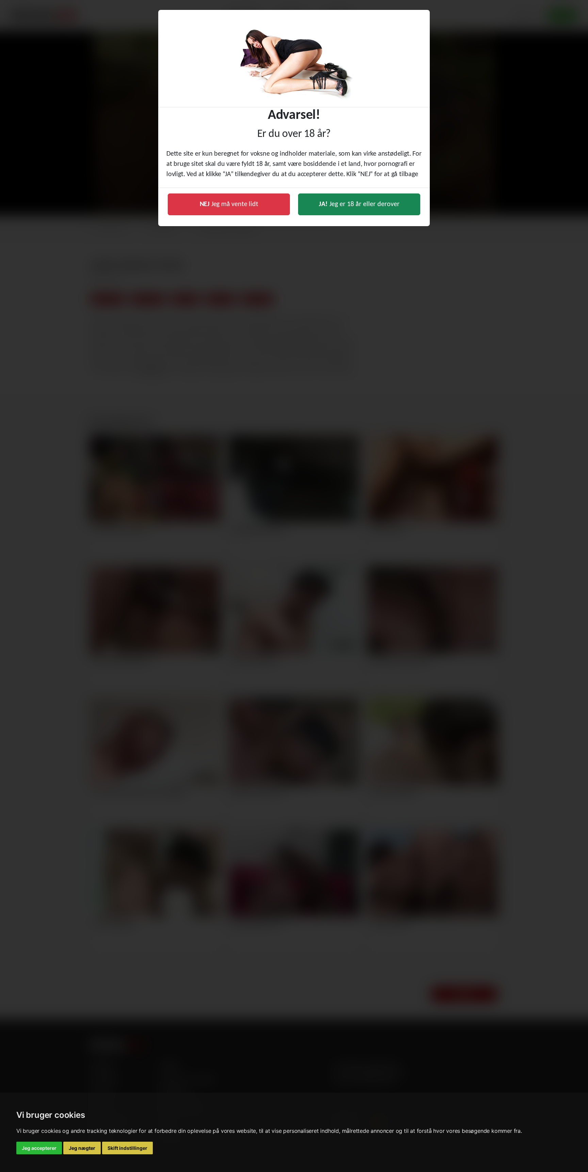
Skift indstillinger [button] (127, 1148)
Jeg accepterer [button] (39, 1148)
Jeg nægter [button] (82, 1148)
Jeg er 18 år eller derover (359, 204)
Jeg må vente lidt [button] (229, 204)
